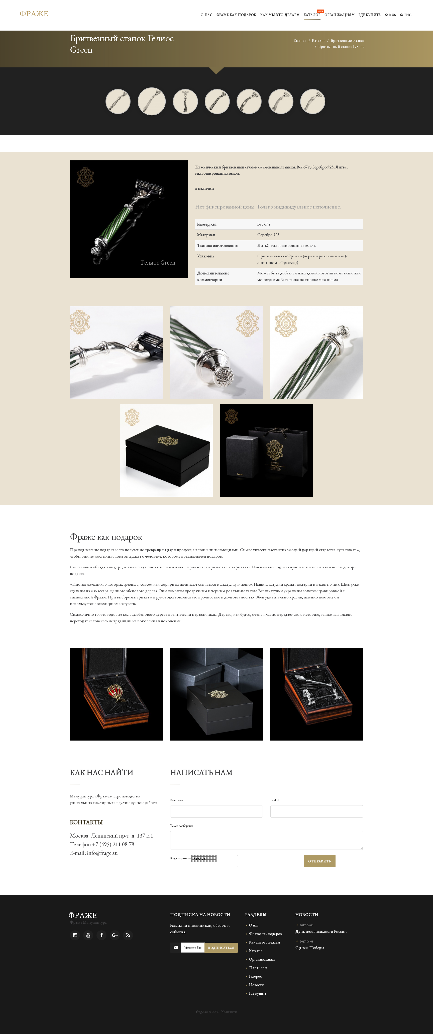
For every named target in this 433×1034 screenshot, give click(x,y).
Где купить (258, 993)
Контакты (229, 1011)
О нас (254, 925)
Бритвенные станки (347, 40)
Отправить (319, 861)
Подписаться (221, 948)
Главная (300, 40)
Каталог (318, 40)
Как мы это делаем (264, 942)
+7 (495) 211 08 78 (113, 844)
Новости (256, 984)
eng (407, 15)
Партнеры (258, 967)
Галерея (255, 976)
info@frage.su (102, 853)
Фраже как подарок (265, 933)
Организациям (262, 959)
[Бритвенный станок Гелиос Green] (116, 352)
